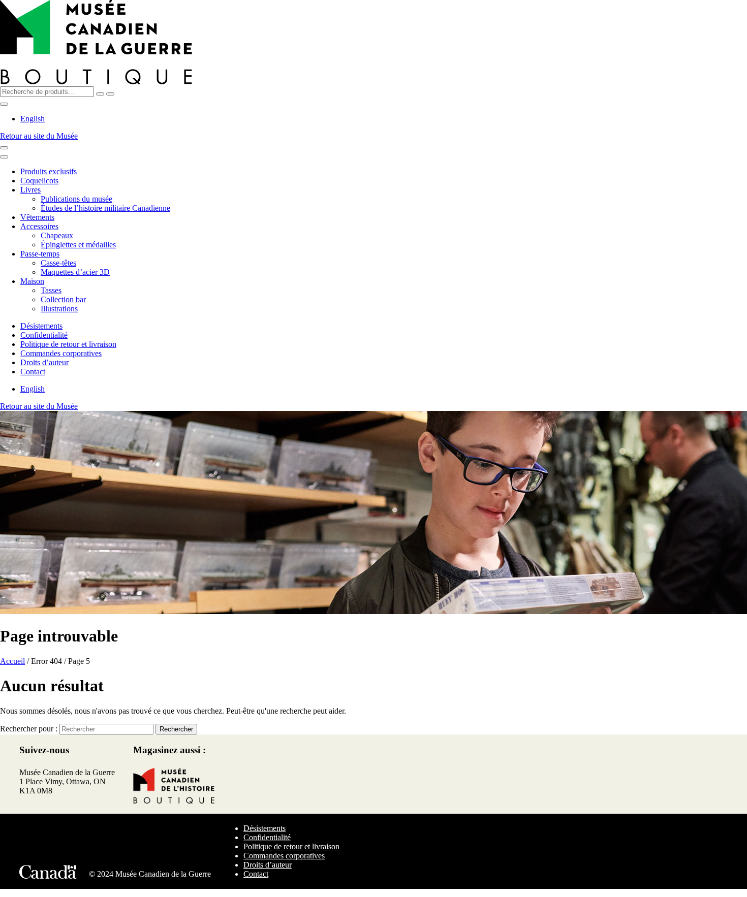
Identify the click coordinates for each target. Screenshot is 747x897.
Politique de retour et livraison (68, 344)
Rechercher (176, 729)
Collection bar (63, 299)
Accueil (12, 661)
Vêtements (37, 217)
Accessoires (39, 226)
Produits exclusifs (48, 171)
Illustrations (59, 308)
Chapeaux (57, 235)
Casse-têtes (58, 263)
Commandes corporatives (61, 353)
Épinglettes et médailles (78, 244)
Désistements (41, 326)
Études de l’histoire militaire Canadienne (105, 208)
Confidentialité (44, 335)
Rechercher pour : (28, 728)
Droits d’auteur (44, 362)
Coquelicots (39, 180)
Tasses (51, 290)
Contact (32, 371)
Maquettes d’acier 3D (75, 272)
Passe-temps (39, 253)
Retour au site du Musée (39, 136)
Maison (32, 281)
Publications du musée (76, 199)
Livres (30, 189)
